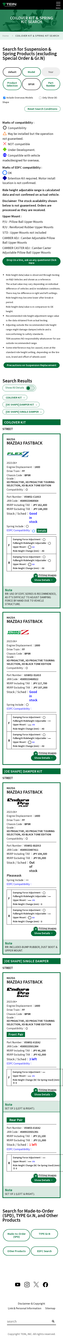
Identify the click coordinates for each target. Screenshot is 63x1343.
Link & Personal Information (24, 1308)
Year (50, 72)
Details (42, 530)
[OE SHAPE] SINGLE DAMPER (22, 411)
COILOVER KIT (14, 397)
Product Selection (12, 84)
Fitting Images (47, 575)
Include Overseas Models (19, 97)
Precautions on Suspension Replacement (31, 365)
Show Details (42, 580)
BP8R (31, 84)
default (12, 72)
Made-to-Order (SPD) (17, 1235)
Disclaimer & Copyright (31, 1303)
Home (5, 35)
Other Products (16, 1251)
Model (31, 72)
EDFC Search (44, 1251)
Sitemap (50, 1308)
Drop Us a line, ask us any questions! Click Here (31, 261)
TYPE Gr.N (44, 1233)
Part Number (50, 84)
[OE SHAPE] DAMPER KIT (20, 404)
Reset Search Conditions (42, 109)
